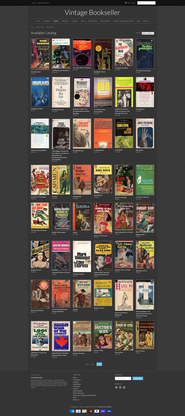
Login (33, 3)
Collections (46, 21)
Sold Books (64, 21)
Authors (83, 21)
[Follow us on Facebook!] (116, 388)
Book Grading (93, 21)
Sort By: (138, 33)
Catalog (55, 21)
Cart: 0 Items (131, 3)
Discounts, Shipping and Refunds (124, 21)
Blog (138, 21)
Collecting (74, 21)
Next (99, 364)
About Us (146, 21)
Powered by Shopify (104, 407)
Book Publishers (105, 21)
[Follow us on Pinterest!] (124, 388)
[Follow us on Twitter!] (120, 388)
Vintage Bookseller (92, 12)
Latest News (35, 375)
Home (38, 21)
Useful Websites (37, 377)
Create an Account (43, 3)
